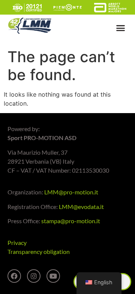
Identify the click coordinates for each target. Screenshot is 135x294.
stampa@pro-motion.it (70, 220)
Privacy (17, 242)
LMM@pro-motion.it (71, 192)
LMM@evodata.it (81, 206)
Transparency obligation (39, 251)
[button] (121, 28)
